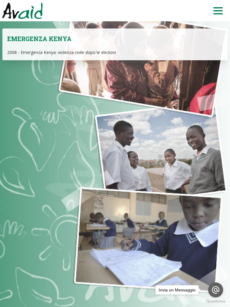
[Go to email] (215, 289)
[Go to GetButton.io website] (215, 301)
